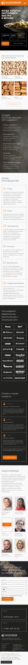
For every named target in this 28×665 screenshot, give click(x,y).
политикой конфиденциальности (16, 595)
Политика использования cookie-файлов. (11, 658)
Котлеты (4, 97)
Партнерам (4, 647)
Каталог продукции (5, 643)
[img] (21, 88)
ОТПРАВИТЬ (7, 599)
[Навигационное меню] (25, 3)
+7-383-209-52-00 (11, 629)
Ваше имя (3, 580)
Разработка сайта (5, 651)
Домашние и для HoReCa (6, 98)
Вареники (17, 77)
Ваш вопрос (4, 591)
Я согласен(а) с (7, 595)
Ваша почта (4, 583)
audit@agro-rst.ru (11, 617)
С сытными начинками (19, 98)
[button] (10, 457)
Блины (16, 97)
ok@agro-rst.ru (6, 527)
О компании (4, 645)
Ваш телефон (4, 587)
